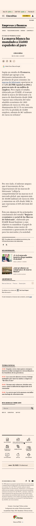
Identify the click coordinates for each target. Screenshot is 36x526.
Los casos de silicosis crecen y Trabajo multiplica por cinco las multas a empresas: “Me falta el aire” (17, 378)
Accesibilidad (7, 510)
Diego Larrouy (17, 261)
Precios (15, 283)
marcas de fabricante (11, 82)
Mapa (12, 510)
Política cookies (23, 506)
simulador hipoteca (18, 442)
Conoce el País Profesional (18, 465)
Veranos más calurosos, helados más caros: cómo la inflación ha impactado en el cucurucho (17, 386)
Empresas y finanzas (14, 25)
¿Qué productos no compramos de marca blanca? (22, 270)
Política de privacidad (24, 508)
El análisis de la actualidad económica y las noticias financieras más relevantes (16, 240)
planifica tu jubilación (7, 450)
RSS (16, 510)
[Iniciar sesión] (32, 16)
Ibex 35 (5, 12)
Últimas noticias (8, 365)
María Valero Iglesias (19, 274)
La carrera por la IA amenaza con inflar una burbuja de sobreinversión (17, 393)
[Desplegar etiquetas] (32, 283)
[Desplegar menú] (3, 16)
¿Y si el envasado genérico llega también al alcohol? (22, 257)
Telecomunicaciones (13, 30)
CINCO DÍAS (18, 53)
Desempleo (22, 283)
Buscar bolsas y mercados (11, 403)
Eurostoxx (11, 412)
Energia (23, 30)
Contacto (10, 506)
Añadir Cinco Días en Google (12, 66)
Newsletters (21, 510)
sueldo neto (28, 442)
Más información (6, 292)
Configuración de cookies (11, 508)
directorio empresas (29, 450)
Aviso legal (16, 506)
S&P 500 (17, 12)
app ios (18, 457)
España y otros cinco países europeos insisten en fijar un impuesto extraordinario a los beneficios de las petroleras (18, 371)
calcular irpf (7, 442)
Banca (4, 30)
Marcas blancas (6, 283)
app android (29, 457)
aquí (30, 297)
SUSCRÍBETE (26, 16)
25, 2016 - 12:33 (18, 56)
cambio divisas (18, 449)
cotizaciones (7, 457)
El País (31, 20)
